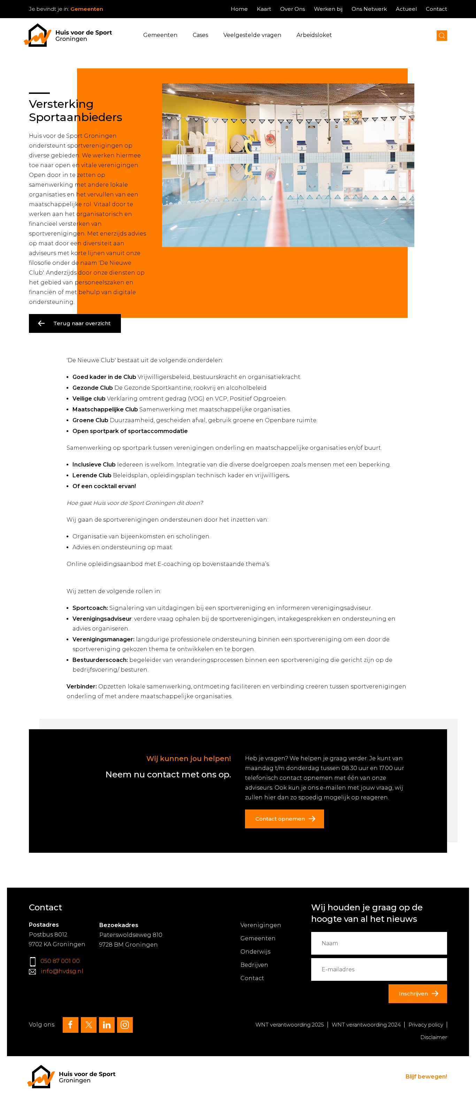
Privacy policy (425, 1024)
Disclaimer (433, 1037)
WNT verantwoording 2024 (366, 1024)
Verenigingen (260, 925)
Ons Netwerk (369, 9)
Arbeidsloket (314, 35)
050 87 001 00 (60, 961)
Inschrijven (413, 993)
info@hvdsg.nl (62, 971)
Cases (200, 35)
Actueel (406, 9)
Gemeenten (160, 35)
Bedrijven (254, 965)
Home (239, 9)
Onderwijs (255, 951)
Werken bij (328, 9)
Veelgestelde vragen (252, 35)
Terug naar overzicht (81, 323)
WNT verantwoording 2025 (289, 1024)
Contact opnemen (280, 818)
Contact (436, 9)
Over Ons (292, 9)
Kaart (264, 9)
